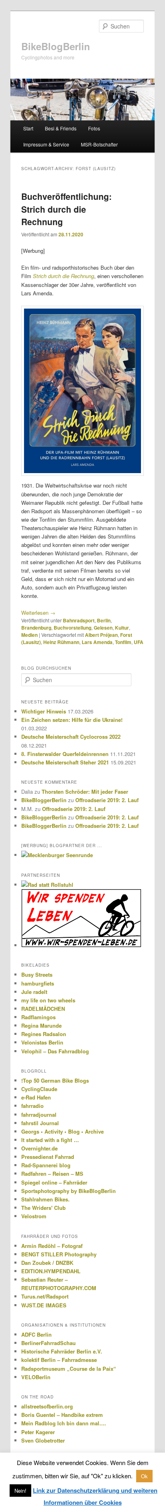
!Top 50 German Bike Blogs (55, 1080)
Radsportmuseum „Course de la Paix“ (68, 1368)
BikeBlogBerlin (55, 46)
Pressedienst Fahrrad (47, 1156)
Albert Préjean (101, 634)
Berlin (104, 620)
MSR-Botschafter (99, 144)
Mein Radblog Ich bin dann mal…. (63, 1423)
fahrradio (32, 1106)
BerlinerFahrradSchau (48, 1343)
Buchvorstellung (72, 627)
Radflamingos (38, 1017)
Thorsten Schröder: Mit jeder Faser (85, 791)
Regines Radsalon (43, 1034)
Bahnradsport (79, 620)
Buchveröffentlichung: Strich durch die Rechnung (66, 209)
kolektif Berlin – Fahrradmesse (59, 1360)
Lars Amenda (97, 642)
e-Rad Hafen (36, 1097)
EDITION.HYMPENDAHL (50, 1271)
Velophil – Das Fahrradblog (55, 1051)
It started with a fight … (50, 1140)
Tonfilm (123, 642)
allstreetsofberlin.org (47, 1406)
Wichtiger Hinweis (43, 711)
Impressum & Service (46, 144)
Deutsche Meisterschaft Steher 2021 (65, 762)
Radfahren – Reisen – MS (52, 1173)
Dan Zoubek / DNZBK (47, 1262)
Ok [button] (144, 1476)
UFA (138, 642)
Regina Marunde (41, 1025)
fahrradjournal (38, 1114)
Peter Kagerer (38, 1432)
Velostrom (33, 1216)
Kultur (122, 627)
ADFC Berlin (36, 1334)
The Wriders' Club (43, 1207)
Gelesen (103, 627)
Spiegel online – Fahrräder (54, 1182)
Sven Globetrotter (43, 1440)
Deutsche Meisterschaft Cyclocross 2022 (71, 736)
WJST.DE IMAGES (43, 1305)
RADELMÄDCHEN (43, 1008)
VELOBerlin (35, 1377)
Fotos (94, 128)
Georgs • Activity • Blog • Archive (62, 1131)
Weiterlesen (38, 612)
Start (28, 128)
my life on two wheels (48, 1000)
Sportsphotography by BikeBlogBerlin (68, 1191)
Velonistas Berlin (42, 1042)
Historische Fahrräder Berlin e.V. (61, 1351)
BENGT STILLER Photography (59, 1254)
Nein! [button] (20, 1490)
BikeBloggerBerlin (43, 800)
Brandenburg (36, 627)
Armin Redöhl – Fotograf (51, 1246)
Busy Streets (36, 974)
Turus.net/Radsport (44, 1296)
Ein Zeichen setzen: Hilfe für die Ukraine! (72, 719)
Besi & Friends (60, 128)
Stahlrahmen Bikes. (45, 1199)
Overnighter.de (39, 1148)
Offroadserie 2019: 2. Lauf (107, 800)
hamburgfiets (37, 983)
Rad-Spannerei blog (45, 1165)
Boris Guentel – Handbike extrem (62, 1415)
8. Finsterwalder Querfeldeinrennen (65, 754)
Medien (29, 634)
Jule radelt (34, 992)
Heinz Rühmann (61, 642)
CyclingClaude (39, 1089)
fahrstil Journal (40, 1123)
